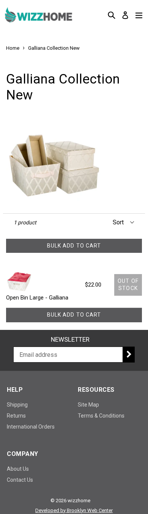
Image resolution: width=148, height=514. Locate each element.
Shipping (17, 405)
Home (12, 48)
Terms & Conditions (101, 416)
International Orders (31, 427)
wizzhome (79, 500)
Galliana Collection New (54, 48)
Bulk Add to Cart (74, 246)
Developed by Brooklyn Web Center (74, 510)
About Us (18, 469)
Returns (16, 416)
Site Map (88, 405)
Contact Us (20, 480)
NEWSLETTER (70, 339)
